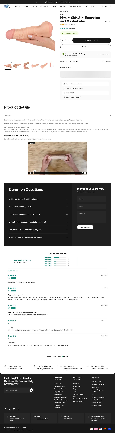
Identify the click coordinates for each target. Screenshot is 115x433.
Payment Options (59, 386)
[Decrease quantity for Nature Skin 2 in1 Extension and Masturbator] (62, 40)
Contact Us (57, 383)
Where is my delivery (98, 384)
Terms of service (22, 430)
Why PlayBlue (58, 392)
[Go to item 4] (35, 66)
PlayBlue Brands (97, 405)
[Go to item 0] (8, 66)
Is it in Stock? (96, 387)
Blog (74, 389)
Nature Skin (64, 11)
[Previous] (36, 2)
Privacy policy (14, 430)
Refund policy (7, 430)
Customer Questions (60, 397)
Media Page (76, 386)
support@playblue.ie (42, 418)
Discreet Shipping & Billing (98, 390)
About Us (76, 383)
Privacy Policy (96, 402)
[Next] (78, 2)
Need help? (108, 61)
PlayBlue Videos (78, 401)
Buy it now (85, 47)
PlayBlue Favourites (98, 397)
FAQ (93, 394)
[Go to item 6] (53, 66)
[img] (12, 275)
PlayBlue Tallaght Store (78, 395)
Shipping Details (97, 382)
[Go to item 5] (44, 66)
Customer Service (60, 389)
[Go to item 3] (26, 66)
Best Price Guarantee (61, 400)
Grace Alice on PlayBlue (59, 406)
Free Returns (58, 394)
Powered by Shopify (20, 427)
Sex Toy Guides (97, 400)
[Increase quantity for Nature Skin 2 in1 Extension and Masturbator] (69, 40)
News (74, 392)
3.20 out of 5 (27, 260)
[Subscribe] (31, 390)
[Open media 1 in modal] (29, 35)
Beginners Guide (59, 402)
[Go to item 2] (17, 66)
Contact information (31, 430)
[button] (64, 28)
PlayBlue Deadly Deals (80, 399)
